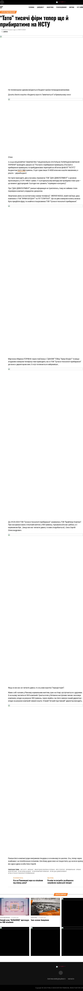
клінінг (31, 869)
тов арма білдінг (25, 871)
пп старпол (61, 869)
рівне (79, 869)
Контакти (71, 979)
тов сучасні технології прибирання (21, 873)
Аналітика (50, 7)
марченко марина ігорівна (45, 869)
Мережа (71, 7)
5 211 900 (22, 170)
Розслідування (61, 7)
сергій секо (13, 871)
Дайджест (40, 7)
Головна (31, 7)
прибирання (71, 869)
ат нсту (24, 869)
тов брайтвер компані (41, 871)
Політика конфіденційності (56, 979)
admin (5, 31)
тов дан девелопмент (59, 871)
